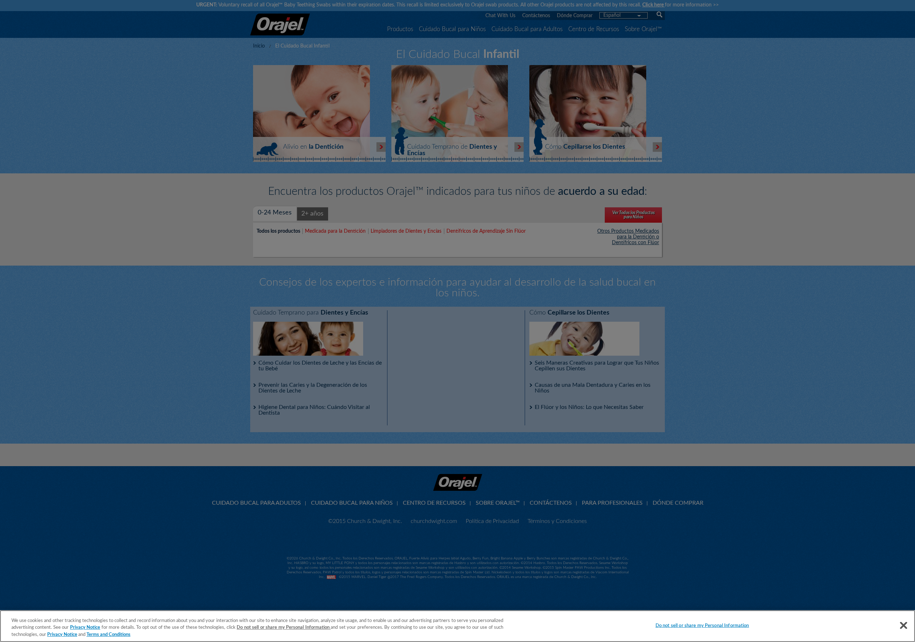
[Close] (903, 625)
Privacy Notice (85, 628)
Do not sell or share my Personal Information (702, 625)
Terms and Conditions (108, 634)
